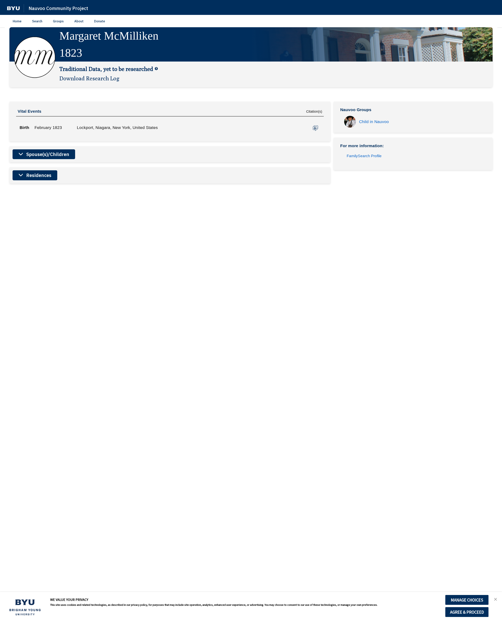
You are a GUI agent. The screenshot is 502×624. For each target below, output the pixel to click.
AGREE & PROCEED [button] (467, 612)
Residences (38, 175)
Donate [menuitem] (99, 21)
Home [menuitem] (17, 21)
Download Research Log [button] (89, 78)
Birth (24, 127)
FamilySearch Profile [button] (364, 156)
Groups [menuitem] (58, 21)
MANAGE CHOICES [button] (467, 600)
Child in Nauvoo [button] (374, 121)
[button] (13, 8)
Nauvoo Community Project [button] (58, 8)
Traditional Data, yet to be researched (106, 68)
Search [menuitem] (37, 21)
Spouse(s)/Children (47, 154)
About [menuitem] (79, 21)
